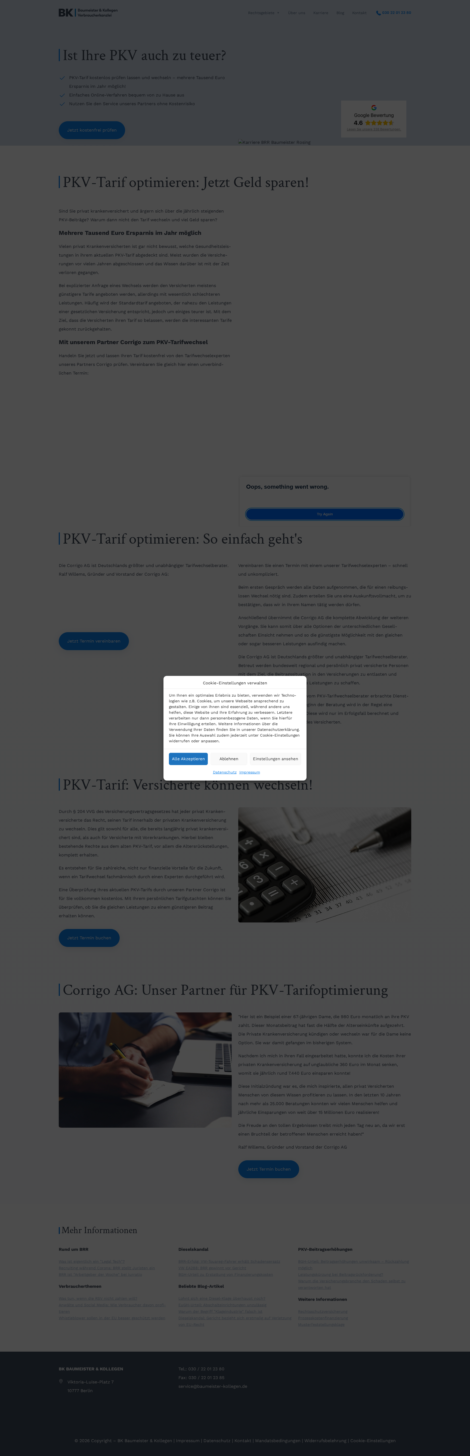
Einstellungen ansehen (275, 758)
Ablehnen (228, 758)
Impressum (249, 772)
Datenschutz (225, 772)
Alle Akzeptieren (188, 758)
